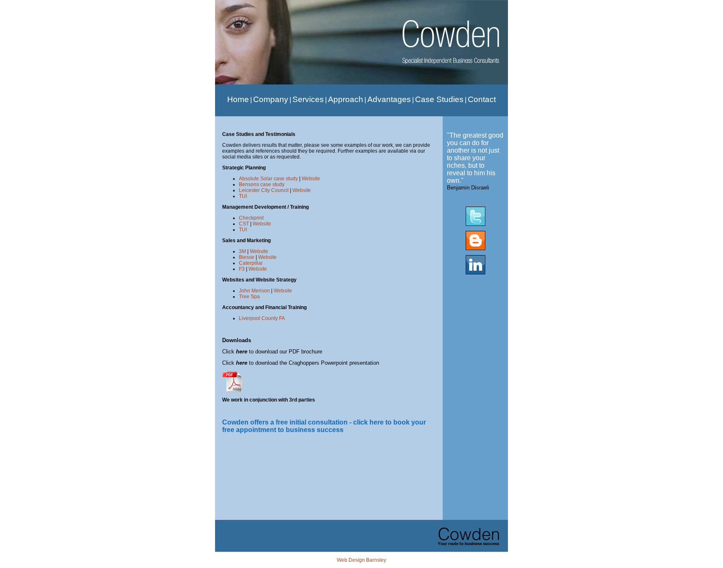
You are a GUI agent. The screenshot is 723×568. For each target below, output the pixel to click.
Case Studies (439, 99)
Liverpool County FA (262, 318)
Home (238, 99)
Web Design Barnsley (361, 560)
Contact (482, 99)
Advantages (389, 99)
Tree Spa (249, 296)
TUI (243, 196)
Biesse (246, 257)
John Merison (254, 291)
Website (311, 179)
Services (308, 99)
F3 (242, 269)
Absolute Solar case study (268, 179)
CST (244, 224)
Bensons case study (262, 184)
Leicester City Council (264, 190)
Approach (345, 99)
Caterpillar (251, 263)
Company (270, 99)
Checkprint (251, 218)
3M (242, 251)
